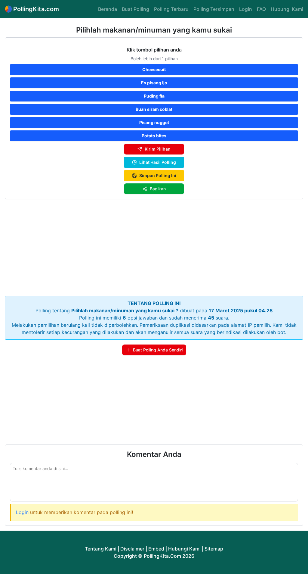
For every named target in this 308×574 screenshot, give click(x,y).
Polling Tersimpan (213, 9)
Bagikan (158, 188)
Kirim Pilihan (158, 148)
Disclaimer (132, 549)
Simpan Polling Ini (157, 175)
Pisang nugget (154, 122)
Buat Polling (135, 9)
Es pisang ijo (154, 82)
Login (245, 9)
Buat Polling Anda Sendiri (158, 349)
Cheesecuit (154, 69)
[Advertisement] (154, 246)
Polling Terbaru (171, 9)
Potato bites (154, 135)
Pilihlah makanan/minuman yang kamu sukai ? (124, 310)
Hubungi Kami (287, 9)
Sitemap (214, 549)
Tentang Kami (100, 549)
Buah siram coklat (154, 109)
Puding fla (154, 95)
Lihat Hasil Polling (157, 162)
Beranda (107, 9)
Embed (156, 549)
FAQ (261, 9)
